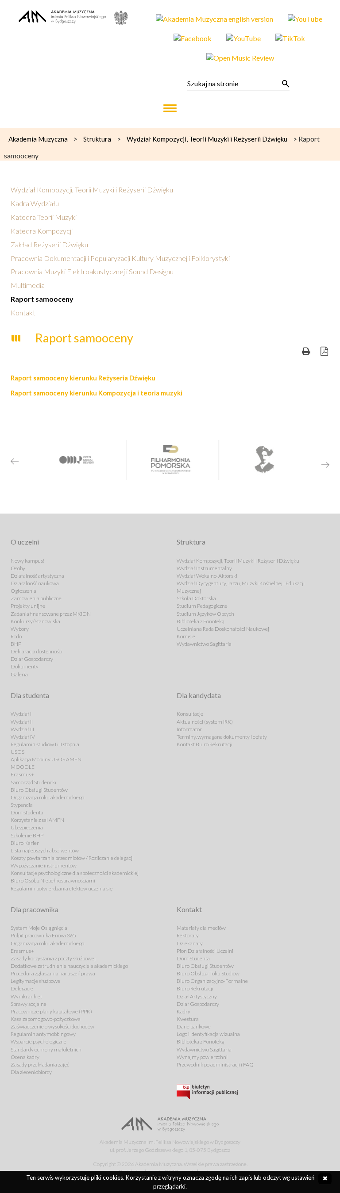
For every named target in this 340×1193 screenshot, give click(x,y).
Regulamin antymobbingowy (43, 1034)
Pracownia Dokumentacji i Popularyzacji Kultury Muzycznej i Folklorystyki (120, 258)
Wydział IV (23, 736)
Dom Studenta (193, 958)
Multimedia (28, 285)
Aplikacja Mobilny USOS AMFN (46, 759)
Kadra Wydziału (35, 203)
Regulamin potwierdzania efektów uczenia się (61, 888)
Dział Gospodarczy (32, 659)
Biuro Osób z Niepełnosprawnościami (53, 880)
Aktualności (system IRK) (205, 721)
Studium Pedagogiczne (202, 605)
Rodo (16, 636)
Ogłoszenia (23, 590)
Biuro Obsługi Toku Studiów (208, 973)
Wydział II (22, 721)
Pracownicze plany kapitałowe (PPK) (51, 1011)
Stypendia (22, 805)
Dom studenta (27, 812)
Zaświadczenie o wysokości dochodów (52, 1026)
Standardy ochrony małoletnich (46, 1049)
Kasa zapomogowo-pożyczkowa (46, 1019)
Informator (189, 729)
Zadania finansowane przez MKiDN (51, 613)
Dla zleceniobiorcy (31, 1072)
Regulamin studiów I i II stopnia (45, 744)
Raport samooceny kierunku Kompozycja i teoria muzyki (96, 393)
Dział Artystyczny (197, 996)
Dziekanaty (190, 943)
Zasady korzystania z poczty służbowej (53, 958)
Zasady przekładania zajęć (40, 1064)
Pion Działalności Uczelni (205, 950)
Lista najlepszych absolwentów (45, 850)
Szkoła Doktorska (196, 598)
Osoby (18, 568)
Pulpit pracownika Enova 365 (43, 935)
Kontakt (23, 312)
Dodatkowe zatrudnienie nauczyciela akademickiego (69, 966)
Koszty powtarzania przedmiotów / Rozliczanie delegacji (72, 858)
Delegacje (22, 988)
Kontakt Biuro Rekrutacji (204, 744)
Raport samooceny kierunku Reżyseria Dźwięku (83, 378)
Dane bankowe (194, 1026)
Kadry (183, 1011)
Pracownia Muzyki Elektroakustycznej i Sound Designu (92, 271)
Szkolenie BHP (27, 835)
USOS (17, 751)
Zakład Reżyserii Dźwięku (49, 244)
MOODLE (23, 766)
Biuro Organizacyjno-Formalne (212, 981)
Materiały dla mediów (201, 927)
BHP (16, 644)
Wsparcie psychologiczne (38, 1041)
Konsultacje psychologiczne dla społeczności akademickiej (75, 873)
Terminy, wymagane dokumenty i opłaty (222, 736)
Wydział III (22, 729)
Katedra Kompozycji (42, 230)
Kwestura (188, 1019)
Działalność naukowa (35, 583)
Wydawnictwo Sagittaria (204, 644)
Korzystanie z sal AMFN (37, 820)
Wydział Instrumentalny (204, 568)
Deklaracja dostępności (36, 651)
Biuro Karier (25, 843)
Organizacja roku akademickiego (47, 797)
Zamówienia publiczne (36, 598)
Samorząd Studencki (33, 782)
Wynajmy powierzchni (202, 1057)
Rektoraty (188, 935)
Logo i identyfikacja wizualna (208, 1034)
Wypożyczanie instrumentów (44, 865)
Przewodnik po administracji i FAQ (215, 1064)
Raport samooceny (42, 299)
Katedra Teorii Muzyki (44, 217)
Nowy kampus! (27, 560)
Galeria (19, 674)
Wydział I (21, 713)
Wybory (20, 628)
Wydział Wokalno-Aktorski (207, 575)
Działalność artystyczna (37, 575)
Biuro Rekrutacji (195, 988)
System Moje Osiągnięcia (39, 927)
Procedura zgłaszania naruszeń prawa (53, 973)
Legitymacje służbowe (35, 981)
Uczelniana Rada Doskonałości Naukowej (223, 628)
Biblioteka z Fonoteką (200, 621)
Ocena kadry (25, 1057)
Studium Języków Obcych (205, 613)
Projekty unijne (28, 605)
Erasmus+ (22, 774)
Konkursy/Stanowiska (35, 621)
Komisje (186, 636)
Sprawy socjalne (28, 1004)
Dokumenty (25, 666)
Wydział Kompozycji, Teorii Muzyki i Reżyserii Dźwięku (92, 189)
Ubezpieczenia (27, 827)
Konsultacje (190, 713)
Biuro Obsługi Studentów (39, 789)
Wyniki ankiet (26, 996)
